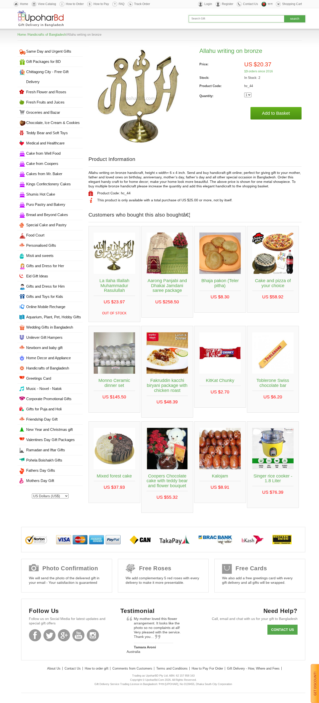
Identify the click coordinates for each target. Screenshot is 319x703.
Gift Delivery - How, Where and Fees (253, 668)
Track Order (142, 4)
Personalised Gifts (41, 245)
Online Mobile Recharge (45, 307)
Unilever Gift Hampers (44, 337)
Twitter (49, 635)
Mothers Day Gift (40, 480)
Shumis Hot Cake (40, 194)
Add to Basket (276, 113)
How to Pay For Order (207, 668)
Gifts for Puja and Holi (44, 409)
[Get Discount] (315, 683)
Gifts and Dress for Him (45, 286)
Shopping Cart (292, 4)
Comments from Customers (132, 668)
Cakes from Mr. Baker (44, 174)
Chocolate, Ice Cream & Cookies (53, 122)
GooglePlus (64, 635)
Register (227, 4)
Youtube (78, 635)
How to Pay (101, 4)
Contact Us (250, 4)
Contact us (282, 630)
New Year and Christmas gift (49, 429)
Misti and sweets (40, 255)
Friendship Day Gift (42, 419)
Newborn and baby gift (44, 348)
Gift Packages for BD (43, 61)
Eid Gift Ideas (37, 276)
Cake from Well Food (43, 153)
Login (208, 4)
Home (24, 4)
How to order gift (96, 668)
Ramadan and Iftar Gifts (45, 450)
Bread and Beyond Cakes (47, 215)
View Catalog (47, 4)
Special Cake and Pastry (46, 225)
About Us (54, 668)
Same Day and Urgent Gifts (48, 51)
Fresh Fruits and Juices (45, 102)
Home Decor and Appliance (48, 358)
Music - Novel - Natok (44, 388)
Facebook (35, 635)
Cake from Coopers (42, 163)
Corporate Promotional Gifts (49, 399)
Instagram (93, 635)
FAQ (121, 4)
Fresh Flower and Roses (46, 92)
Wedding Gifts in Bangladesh (49, 327)
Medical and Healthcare (45, 143)
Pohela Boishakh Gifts (44, 460)
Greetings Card (38, 378)
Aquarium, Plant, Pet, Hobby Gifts (53, 317)
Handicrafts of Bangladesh (47, 34)
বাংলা (270, 4)
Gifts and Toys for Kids (44, 296)
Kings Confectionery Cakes (48, 184)
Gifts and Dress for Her (45, 266)
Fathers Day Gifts (40, 470)
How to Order (75, 4)
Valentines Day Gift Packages (50, 440)
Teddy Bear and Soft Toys (47, 133)
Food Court (35, 235)
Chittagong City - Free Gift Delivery (47, 77)
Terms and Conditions (172, 668)
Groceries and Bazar (43, 112)
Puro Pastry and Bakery (45, 204)
